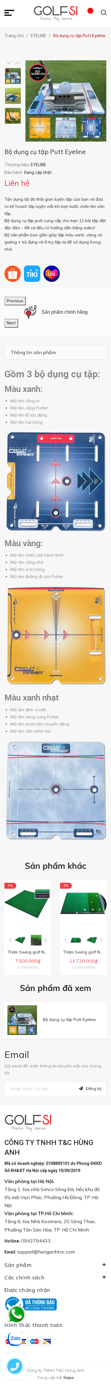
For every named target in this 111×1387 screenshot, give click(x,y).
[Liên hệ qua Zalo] (14, 1338)
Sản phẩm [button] (17, 1265)
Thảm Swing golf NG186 (86, 952)
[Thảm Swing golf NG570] (27, 903)
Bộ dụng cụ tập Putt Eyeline (69, 1019)
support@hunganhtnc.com (46, 1252)
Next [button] (18, 63)
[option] (14, 75)
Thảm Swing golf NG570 (30, 952)
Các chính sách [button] (24, 1277)
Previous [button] (9, 63)
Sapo (68, 1377)
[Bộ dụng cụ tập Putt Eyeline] (22, 1020)
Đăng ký (94, 1088)
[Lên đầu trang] (97, 1349)
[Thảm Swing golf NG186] (83, 903)
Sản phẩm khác (55, 865)
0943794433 (36, 1241)
